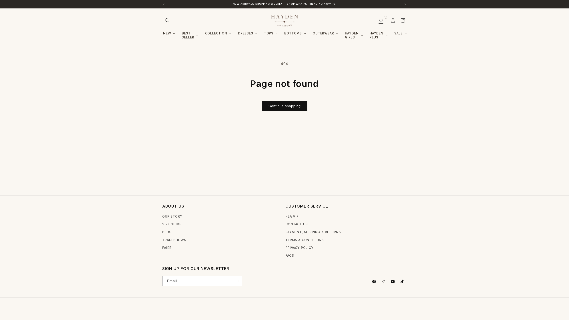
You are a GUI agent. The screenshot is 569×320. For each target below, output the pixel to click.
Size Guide (171, 224)
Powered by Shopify (201, 309)
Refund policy (231, 309)
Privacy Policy (299, 248)
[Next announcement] (405, 4)
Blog (167, 232)
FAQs (289, 255)
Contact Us (296, 224)
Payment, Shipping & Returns (313, 232)
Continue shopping (284, 106)
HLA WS (179, 309)
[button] (167, 20)
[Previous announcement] (164, 4)
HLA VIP (292, 216)
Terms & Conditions (304, 240)
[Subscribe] (237, 281)
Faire (166, 248)
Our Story (172, 216)
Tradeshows (174, 240)
